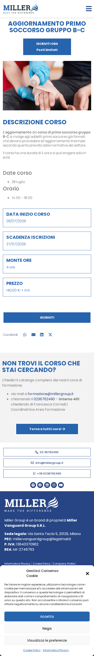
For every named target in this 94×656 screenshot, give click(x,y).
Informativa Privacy (56, 650)
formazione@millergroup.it (51, 393)
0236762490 (44, 399)
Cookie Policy (32, 650)
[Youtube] (61, 485)
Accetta (47, 616)
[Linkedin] (47, 485)
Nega (47, 628)
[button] (87, 573)
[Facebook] (40, 485)
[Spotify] (33, 485)
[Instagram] (54, 485)
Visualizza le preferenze (47, 640)
